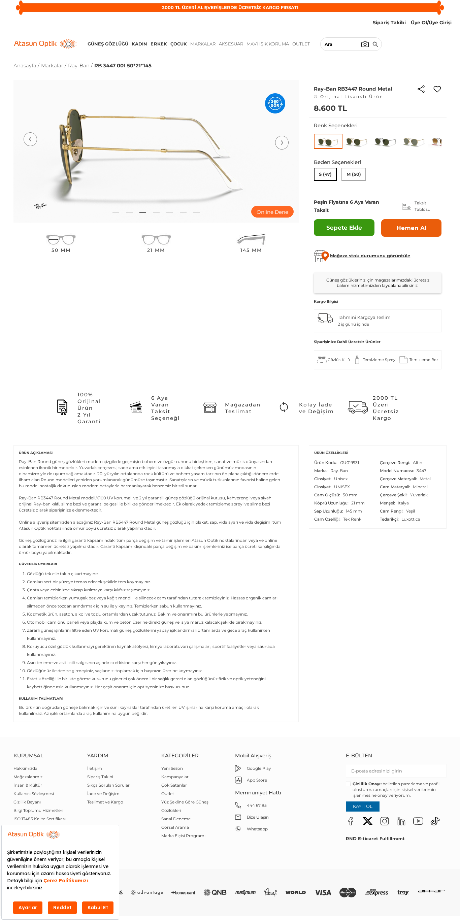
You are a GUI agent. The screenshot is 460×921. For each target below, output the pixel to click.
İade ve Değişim (103, 793)
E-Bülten (359, 755)
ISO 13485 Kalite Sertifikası (39, 818)
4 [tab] (156, 212)
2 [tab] (129, 212)
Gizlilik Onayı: (367, 783)
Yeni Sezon (172, 768)
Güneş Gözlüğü (108, 43)
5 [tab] (169, 212)
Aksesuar (231, 43)
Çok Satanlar (174, 785)
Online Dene (272, 212)
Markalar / (53, 65)
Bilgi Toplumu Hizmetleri (38, 810)
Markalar (203, 43)
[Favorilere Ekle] (437, 88)
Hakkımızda (25, 768)
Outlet (301, 43)
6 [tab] (183, 212)
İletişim (94, 768)
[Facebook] (351, 821)
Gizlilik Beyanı (27, 801)
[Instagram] (385, 821)
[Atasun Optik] (45, 44)
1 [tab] (115, 212)
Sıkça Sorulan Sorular (108, 785)
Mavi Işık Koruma (268, 43)
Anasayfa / (26, 65)
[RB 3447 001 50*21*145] (328, 141)
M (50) (354, 174)
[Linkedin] (401, 821)
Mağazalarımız (27, 776)
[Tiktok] (435, 821)
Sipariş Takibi (100, 776)
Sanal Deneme (176, 818)
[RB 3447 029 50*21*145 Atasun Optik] (385, 141)
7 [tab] (196, 212)
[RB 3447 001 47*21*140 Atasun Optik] (356, 141)
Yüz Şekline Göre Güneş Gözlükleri (184, 806)
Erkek (159, 43)
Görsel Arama (175, 827)
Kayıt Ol (362, 806)
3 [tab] (142, 212)
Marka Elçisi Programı (183, 835)
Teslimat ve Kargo (105, 801)
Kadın (139, 43)
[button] (370, 255)
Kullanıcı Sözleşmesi (33, 793)
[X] (368, 821)
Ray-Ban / (80, 65)
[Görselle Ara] (365, 44)
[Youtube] (418, 821)
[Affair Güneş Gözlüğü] (431, 892)
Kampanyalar (175, 776)
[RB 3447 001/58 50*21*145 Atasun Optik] (414, 141)
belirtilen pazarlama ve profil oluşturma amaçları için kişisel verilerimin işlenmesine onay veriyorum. (396, 789)
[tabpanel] (156, 151)
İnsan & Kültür (27, 785)
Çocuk (178, 43)
